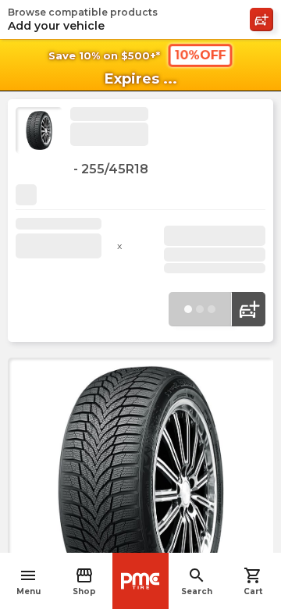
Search (196, 581)
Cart (253, 581)
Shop (84, 581)
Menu (28, 581)
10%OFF (200, 55)
